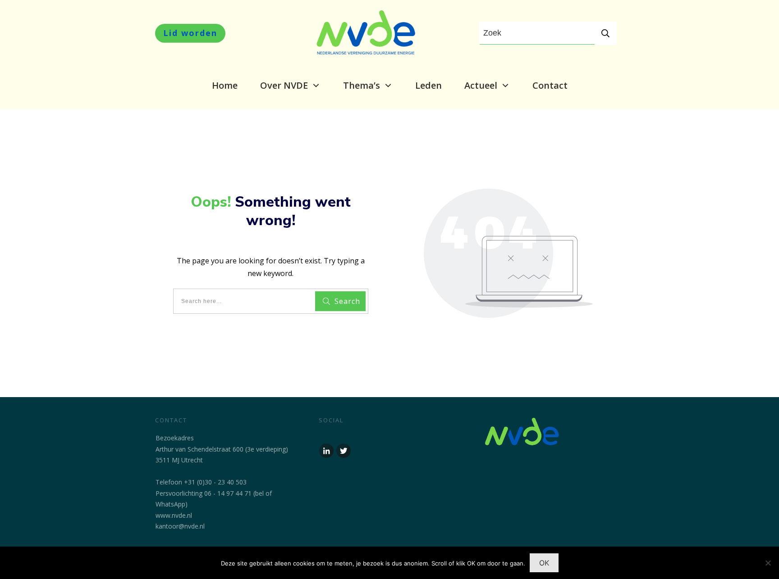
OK (544, 562)
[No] (767, 562)
